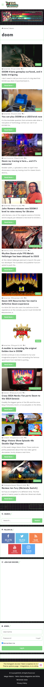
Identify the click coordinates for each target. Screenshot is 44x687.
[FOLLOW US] (41, 665)
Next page (35, 507)
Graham (6, 393)
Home (5, 28)
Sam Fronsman (8, 158)
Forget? (38, 638)
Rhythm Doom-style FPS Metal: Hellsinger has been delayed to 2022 (20, 255)
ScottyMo (6, 438)
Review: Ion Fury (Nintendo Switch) (19, 488)
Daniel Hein (6, 69)
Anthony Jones (8, 250)
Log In (22, 648)
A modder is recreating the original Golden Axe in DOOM (19, 350)
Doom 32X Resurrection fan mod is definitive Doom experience (19, 302)
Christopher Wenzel (9, 485)
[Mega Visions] (11, 4)
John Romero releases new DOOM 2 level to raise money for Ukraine (20, 210)
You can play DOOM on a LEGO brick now (22, 116)
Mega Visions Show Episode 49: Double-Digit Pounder (18, 442)
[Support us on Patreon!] (22, 16)
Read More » (8, 85)
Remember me (9, 643)
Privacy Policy (22, 683)
